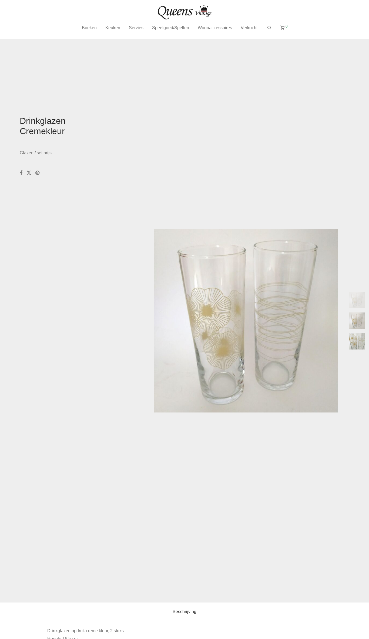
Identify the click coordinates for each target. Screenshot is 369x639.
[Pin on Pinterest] (37, 173)
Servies (136, 27)
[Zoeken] (269, 28)
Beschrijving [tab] (184, 611)
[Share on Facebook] (21, 173)
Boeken (89, 27)
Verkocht (249, 27)
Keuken (112, 27)
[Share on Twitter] (28, 173)
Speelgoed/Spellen (170, 27)
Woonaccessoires (215, 27)
